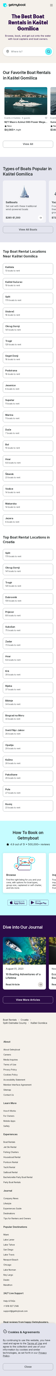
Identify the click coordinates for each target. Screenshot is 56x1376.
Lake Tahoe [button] (9, 1244)
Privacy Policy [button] (10, 1069)
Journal (7, 1190)
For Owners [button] (8, 1116)
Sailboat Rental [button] (10, 1172)
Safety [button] (6, 1126)
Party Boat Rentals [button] (12, 1182)
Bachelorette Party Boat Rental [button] (17, 1177)
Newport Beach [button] (10, 1259)
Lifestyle (7, 1203)
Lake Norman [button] (9, 1270)
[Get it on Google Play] (39, 903)
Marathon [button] (7, 1285)
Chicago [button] (7, 1265)
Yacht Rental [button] (9, 1167)
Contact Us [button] (8, 1095)
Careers (7, 1054)
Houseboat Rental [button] (11, 1157)
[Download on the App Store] (17, 903)
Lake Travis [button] (8, 1254)
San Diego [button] (8, 1249)
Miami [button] (6, 1234)
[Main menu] (51, 5)
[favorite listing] (46, 118)
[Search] (48, 51)
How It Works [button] (9, 1111)
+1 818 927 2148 (11, 1306)
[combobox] (23, 51)
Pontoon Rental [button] (10, 1162)
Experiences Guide (12, 1208)
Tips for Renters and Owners (17, 1218)
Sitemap (7, 1090)
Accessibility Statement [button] (14, 1079)
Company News (10, 1198)
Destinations (9, 1213)
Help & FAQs (9, 1301)
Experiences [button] (10, 1134)
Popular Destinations (15, 1226)
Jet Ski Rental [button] (9, 1147)
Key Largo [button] (8, 1275)
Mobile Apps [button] (9, 1121)
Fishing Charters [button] (11, 1152)
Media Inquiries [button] (10, 1059)
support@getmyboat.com (15, 1311)
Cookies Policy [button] (10, 1074)
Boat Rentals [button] (9, 1142)
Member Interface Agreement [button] (17, 1085)
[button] (25, 101)
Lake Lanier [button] (8, 1239)
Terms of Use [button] (34, 1343)
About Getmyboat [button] (11, 1049)
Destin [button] (6, 1280)
